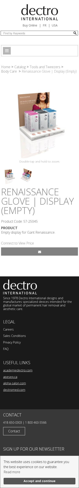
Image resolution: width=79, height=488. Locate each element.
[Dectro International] (39, 12)
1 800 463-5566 (35, 422)
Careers (8, 329)
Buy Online (30, 25)
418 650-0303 (12, 422)
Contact (14, 431)
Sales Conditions (14, 336)
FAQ (6, 349)
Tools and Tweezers (45, 67)
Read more (12, 472)
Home (5, 67)
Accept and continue (39, 481)
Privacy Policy (12, 342)
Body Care (9, 71)
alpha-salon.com (14, 383)
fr (44, 25)
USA (55, 25)
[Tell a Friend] (39, 251)
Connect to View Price (17, 243)
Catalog (20, 67)
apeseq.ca (10, 377)
